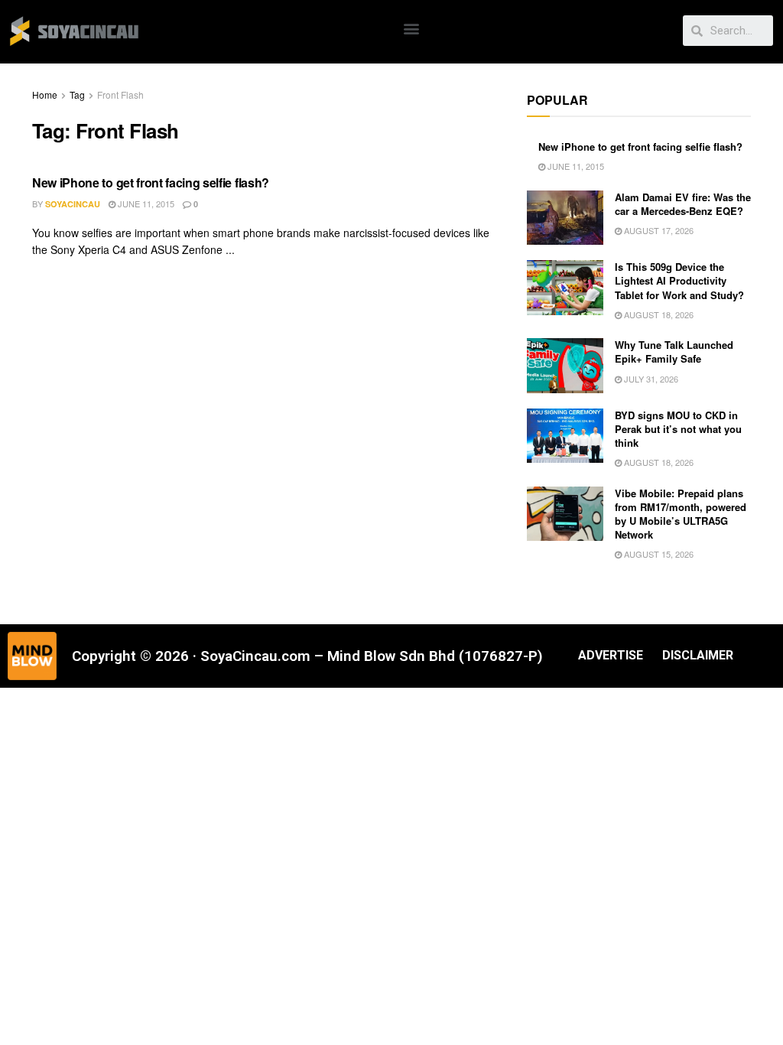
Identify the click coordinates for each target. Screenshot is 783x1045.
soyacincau (72, 204)
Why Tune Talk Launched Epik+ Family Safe (674, 351)
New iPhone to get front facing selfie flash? (150, 182)
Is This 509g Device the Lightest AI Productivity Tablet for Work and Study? (679, 280)
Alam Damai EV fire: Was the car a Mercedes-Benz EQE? (683, 204)
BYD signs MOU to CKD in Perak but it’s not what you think (678, 429)
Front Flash (120, 94)
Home (44, 94)
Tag (77, 94)
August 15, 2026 (658, 554)
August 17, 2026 (658, 230)
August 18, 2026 (658, 314)
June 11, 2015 (144, 203)
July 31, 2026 (650, 379)
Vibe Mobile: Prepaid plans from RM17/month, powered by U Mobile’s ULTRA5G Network (680, 514)
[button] (411, 28)
